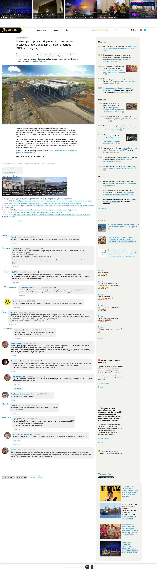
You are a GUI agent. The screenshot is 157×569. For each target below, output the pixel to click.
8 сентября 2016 (21, 37)
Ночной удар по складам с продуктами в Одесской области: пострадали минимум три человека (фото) (14, 15)
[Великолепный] (5, 347)
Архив (55, 30)
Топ (67, 30)
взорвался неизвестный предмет (119, 200)
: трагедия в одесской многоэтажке (118, 91)
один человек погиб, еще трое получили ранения (119, 167)
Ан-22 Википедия (17, 410)
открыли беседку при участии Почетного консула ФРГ (120, 149)
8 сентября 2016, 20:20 (27, 405)
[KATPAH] (7, 272)
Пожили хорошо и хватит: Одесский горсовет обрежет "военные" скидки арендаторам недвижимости (12, 191)
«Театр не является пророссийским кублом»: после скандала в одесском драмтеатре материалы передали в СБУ (122, 239)
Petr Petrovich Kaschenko (20, 394)
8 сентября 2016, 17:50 (34, 330)
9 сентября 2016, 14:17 (32, 450)
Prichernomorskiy (26, 288)
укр (116, 30)
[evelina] (4, 313)
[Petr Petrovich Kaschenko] (5, 398)
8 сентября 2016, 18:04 (34, 376)
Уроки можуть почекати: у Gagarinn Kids (117, 117)
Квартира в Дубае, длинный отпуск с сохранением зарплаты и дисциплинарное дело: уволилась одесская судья (111, 15)
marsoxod (15, 248)
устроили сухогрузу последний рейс (129, 517)
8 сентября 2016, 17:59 (31, 361)
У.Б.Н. (15, 301)
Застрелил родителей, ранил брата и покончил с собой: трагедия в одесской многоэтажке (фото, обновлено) (48, 15)
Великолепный (17, 343)
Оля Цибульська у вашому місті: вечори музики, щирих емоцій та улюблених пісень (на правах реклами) (130, 491)
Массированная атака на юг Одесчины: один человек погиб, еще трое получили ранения (79, 16)
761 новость (5, 173)
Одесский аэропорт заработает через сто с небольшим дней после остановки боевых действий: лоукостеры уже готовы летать (56, 190)
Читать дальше (103, 383)
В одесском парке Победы (112, 148)
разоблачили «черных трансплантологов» (117, 160)
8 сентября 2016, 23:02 (41, 434)
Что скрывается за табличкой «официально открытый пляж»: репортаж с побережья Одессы (123, 227)
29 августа (102, 99)
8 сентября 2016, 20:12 (45, 288)
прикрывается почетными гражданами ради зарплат (118, 193)
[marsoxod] (6, 248)
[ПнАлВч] (5, 236)
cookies (81, 567)
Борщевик (15, 361)
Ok (87, 567)
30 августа (102, 42)
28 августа (102, 177)
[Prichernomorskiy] (10, 288)
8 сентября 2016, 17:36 (27, 237)
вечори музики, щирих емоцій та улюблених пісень (120, 47)
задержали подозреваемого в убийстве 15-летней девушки (114, 110)
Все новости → (103, 208)
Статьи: (101, 220)
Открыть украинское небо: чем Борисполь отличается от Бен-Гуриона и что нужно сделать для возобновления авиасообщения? (48, 207)
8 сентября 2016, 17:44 (27, 312)
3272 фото (12, 173)
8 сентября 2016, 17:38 (31, 248)
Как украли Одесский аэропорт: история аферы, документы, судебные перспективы (43, 199)
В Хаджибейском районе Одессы (115, 199)
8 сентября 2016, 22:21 (34, 419)
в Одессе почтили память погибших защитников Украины (113, 139)
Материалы (41, 30)
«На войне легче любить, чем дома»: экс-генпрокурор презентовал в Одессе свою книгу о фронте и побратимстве (130, 530)
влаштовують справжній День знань (116, 119)
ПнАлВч (14, 237)
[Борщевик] (5, 365)
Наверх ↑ (21, 221)
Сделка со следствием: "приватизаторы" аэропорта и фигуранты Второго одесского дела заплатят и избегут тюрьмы (34, 191)
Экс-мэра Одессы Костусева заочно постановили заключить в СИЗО (38, 212)
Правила (32, 477)
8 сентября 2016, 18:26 (27, 272)
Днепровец (18, 419)
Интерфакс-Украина (37, 61)
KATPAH (15, 272)
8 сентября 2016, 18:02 (39, 394)
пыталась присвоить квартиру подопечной (119, 184)
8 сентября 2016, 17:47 (32, 343)
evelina (12, 312)
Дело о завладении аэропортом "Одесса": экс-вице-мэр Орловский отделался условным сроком (47, 203)
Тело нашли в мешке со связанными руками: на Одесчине (111, 106)
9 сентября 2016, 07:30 (27, 301)
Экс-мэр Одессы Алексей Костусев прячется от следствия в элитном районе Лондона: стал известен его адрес (52, 201)
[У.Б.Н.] (7, 305)
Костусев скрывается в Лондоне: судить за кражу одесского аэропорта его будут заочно (45, 210)
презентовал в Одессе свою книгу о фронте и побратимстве (114, 71)
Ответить (14, 243)
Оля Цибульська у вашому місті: (114, 46)
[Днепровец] (6, 417)
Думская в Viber (105, 474)
